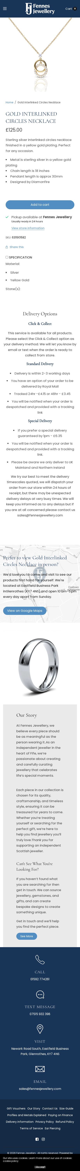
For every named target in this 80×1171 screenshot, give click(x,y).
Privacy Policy (45, 1122)
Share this (17, 247)
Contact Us (49, 1108)
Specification (20, 257)
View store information (27, 228)
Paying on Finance (60, 1115)
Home (9, 102)
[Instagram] (43, 1139)
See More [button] (26, 936)
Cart (68, 9)
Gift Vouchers (16, 1108)
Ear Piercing (52, 1128)
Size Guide (66, 1108)
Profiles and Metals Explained (26, 1115)
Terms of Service (31, 1128)
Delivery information (20, 1122)
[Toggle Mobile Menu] (7, 8)
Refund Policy (65, 1122)
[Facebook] (37, 1139)
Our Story (33, 1108)
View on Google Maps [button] (24, 610)
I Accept (40, 1167)
